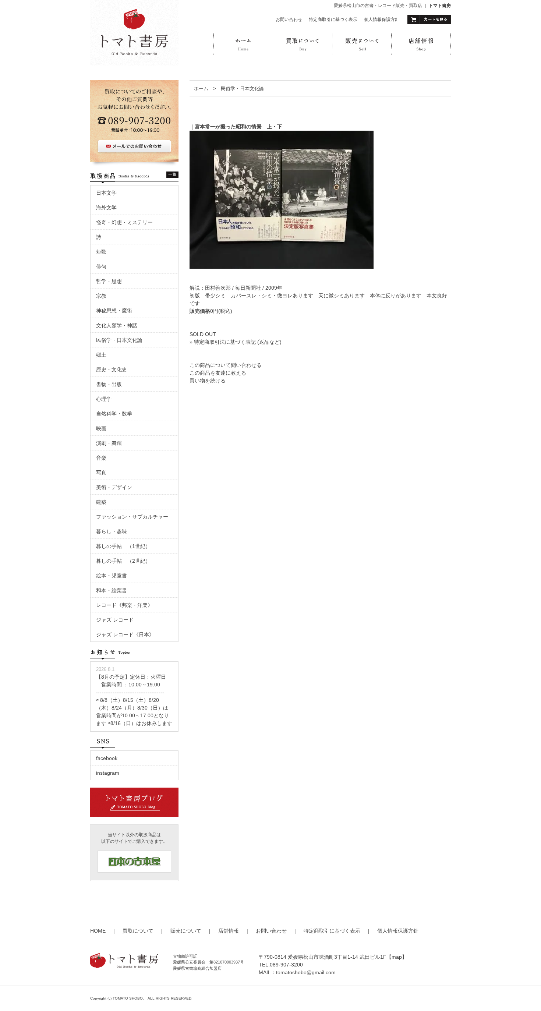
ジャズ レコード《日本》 (125, 634)
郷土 (101, 355)
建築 (101, 502)
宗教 (101, 296)
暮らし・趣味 (111, 531)
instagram (107, 773)
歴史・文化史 (111, 369)
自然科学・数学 (114, 414)
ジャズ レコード (115, 620)
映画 (104, 428)
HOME (98, 931)
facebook (106, 758)
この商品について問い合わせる (226, 365)
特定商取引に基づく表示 (333, 19)
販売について (185, 931)
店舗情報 (228, 931)
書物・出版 (109, 384)
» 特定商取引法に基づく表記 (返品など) (236, 342)
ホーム (201, 88)
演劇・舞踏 (111, 443)
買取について (138, 931)
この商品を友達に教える (218, 373)
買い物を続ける (208, 380)
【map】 (396, 957)
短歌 (101, 252)
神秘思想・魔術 (114, 311)
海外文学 (106, 208)
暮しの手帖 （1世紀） (123, 546)
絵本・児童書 (111, 576)
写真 (101, 473)
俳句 (101, 266)
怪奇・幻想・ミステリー (124, 222)
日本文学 (106, 193)
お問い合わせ (289, 19)
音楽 (101, 458)
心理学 (104, 399)
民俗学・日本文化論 (242, 88)
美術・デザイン (114, 487)
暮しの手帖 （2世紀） (123, 561)
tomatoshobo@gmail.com (306, 972)
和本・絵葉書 (111, 590)
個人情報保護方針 (381, 19)
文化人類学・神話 (116, 325)
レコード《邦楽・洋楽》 (124, 605)
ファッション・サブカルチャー (132, 517)
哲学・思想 (109, 281)
